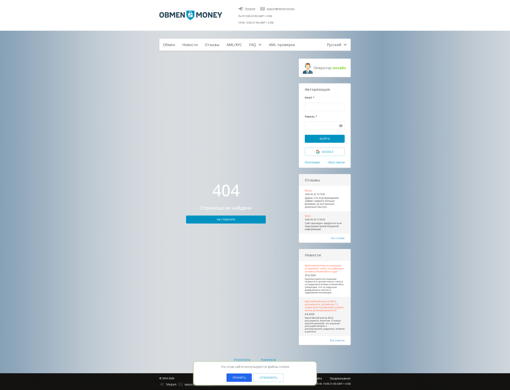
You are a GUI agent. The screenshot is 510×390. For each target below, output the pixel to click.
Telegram (250, 9)
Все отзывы (338, 238)
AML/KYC (234, 44)
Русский (334, 44)
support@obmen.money (280, 9)
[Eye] (340, 126)
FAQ (252, 44)
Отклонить (268, 377)
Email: (309, 97)
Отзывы (212, 44)
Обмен (169, 44)
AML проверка (282, 44)
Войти (325, 139)
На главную (226, 219)
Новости (190, 44)
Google (327, 152)
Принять (239, 377)
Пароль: (311, 116)
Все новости (337, 340)
